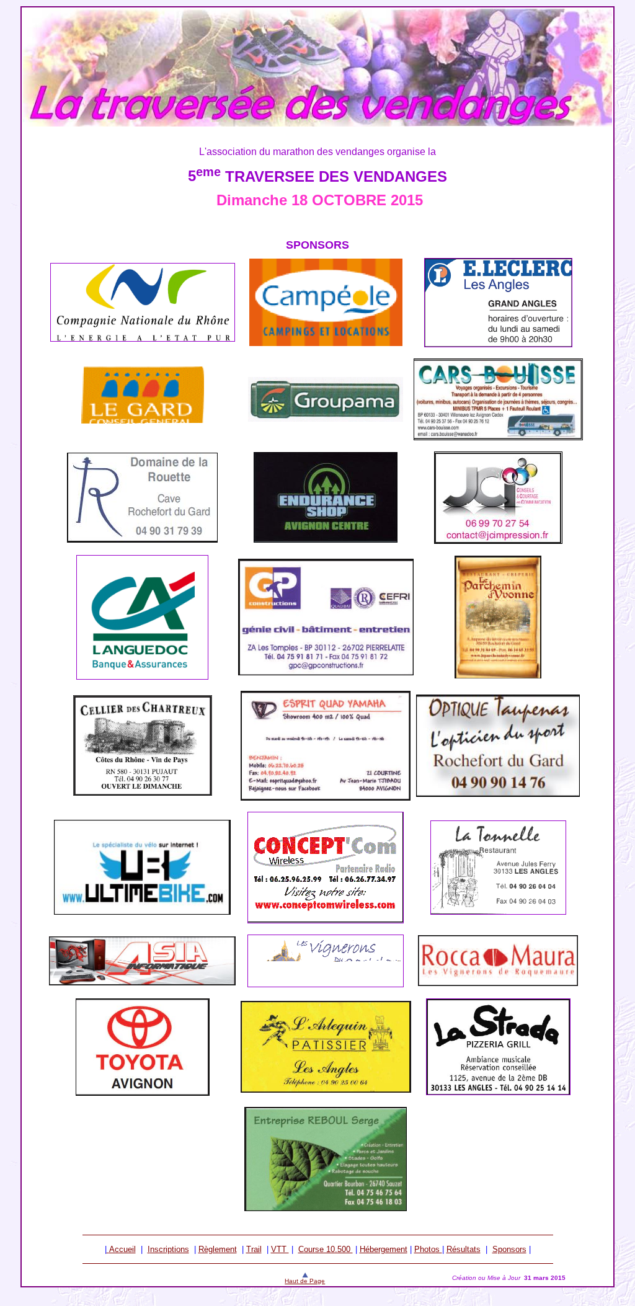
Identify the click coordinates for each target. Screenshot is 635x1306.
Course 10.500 (325, 1249)
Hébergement (383, 1249)
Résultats (463, 1249)
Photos (428, 1249)
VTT (280, 1249)
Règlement (217, 1249)
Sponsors (509, 1249)
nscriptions (169, 1249)
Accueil (122, 1249)
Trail (254, 1249)
